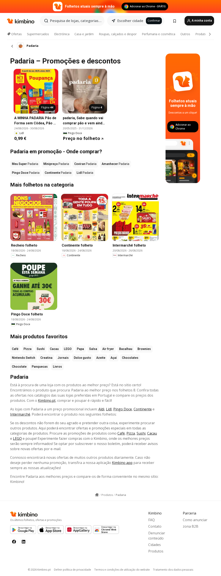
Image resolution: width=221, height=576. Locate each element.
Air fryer (108, 349)
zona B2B (190, 526)
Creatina (46, 357)
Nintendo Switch (23, 357)
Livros (57, 366)
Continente (143, 409)
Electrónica (61, 34)
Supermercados (38, 34)
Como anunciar (195, 519)
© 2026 (39, 569)
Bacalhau (125, 349)
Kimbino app (122, 462)
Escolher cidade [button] (130, 20)
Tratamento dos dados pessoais (173, 569)
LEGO (68, 349)
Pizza (28, 349)
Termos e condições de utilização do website (122, 569)
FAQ (151, 519)
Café (15, 349)
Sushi (41, 349)
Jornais (63, 357)
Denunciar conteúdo (156, 536)
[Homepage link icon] (97, 495)
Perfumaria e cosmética (158, 34)
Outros (185, 34)
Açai (113, 357)
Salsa (93, 349)
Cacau (54, 349)
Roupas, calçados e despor (118, 34)
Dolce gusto (82, 357)
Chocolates (130, 357)
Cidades (154, 544)
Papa (80, 349)
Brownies (144, 349)
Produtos (201, 34)
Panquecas (40, 366)
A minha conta (201, 20)
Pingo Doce (122, 409)
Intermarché (20, 414)
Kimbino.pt (46, 400)
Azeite (100, 357)
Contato (154, 526)
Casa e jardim (84, 34)
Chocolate (19, 366)
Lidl (109, 409)
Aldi (101, 409)
